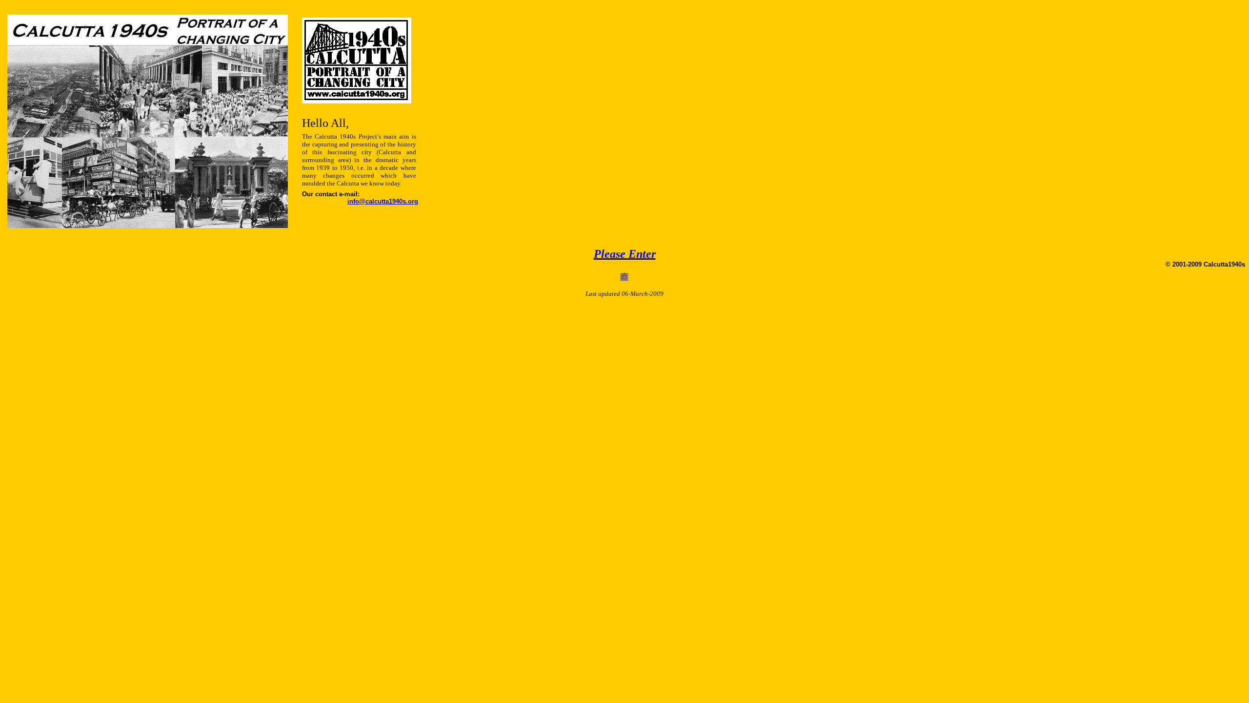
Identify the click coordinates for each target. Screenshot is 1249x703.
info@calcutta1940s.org (382, 201)
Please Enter (625, 254)
